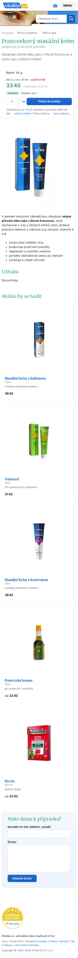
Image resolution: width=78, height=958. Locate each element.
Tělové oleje (49, 32)
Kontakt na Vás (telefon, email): (29, 827)
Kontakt (64, 941)
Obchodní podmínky (27, 945)
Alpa (34, 93)
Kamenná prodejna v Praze (41, 941)
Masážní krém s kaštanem (25, 380)
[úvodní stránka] (15, 5)
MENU (67, 5)
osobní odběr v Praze (27, 113)
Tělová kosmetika (27, 32)
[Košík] (55, 5)
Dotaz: (12, 842)
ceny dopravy (61, 113)
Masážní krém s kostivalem (26, 581)
